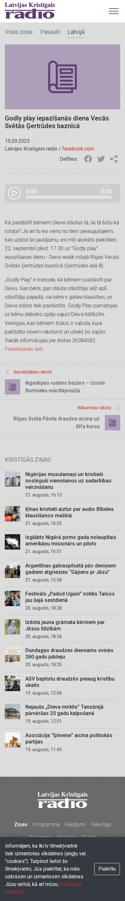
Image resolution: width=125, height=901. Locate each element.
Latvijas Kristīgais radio (30, 11)
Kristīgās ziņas (28, 459)
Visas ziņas (19, 31)
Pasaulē (50, 31)
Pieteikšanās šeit (24, 349)
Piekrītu (107, 869)
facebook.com (78, 149)
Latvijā (76, 31)
